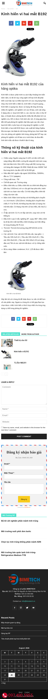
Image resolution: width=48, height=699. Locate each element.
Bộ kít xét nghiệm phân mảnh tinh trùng (19, 521)
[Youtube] (33, 607)
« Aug (3, 683)
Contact (27, 692)
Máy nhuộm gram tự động (10, 623)
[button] (44, 3)
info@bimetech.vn (28, 601)
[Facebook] (14, 607)
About (20, 692)
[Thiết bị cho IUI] (7, 343)
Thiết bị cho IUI (20, 340)
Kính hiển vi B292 (21, 351)
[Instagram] (21, 607)
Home (3, 9)
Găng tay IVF (5, 633)
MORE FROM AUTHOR (30, 334)
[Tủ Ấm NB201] (7, 365)
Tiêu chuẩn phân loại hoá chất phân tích (15, 639)
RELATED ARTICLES (11, 334)
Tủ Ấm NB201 (20, 363)
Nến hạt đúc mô (7, 628)
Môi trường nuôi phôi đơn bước (16, 531)
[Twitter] (27, 607)
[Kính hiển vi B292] (7, 354)
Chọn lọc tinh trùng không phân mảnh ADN (21, 542)
